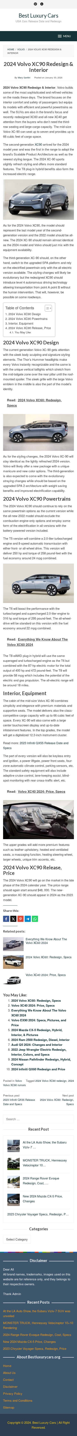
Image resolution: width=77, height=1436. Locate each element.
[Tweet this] (13, 919)
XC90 (38, 144)
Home (7, 1365)
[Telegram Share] (28, 919)
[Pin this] (20, 919)
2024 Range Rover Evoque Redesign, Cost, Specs (37, 1334)
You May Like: (23, 332)
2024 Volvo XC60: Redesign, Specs (48, 957)
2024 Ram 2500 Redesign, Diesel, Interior (40, 1039)
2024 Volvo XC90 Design (24, 314)
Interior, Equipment (20, 323)
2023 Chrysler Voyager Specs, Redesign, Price (34, 1348)
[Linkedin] (42, 4)
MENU (67, 36)
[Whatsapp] (35, 919)
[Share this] (6, 919)
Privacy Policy (12, 1393)
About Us (9, 1372)
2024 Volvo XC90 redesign (51, 1081)
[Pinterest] (35, 4)
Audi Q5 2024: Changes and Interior (36, 1044)
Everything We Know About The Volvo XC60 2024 (46, 941)
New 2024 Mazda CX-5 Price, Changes (29, 1341)
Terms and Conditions (17, 1400)
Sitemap (8, 1407)
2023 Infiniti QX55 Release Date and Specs (19, 1099)
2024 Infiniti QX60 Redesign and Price (38, 1069)
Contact (8, 1379)
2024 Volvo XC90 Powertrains (27, 319)
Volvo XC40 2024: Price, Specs (46, 975)
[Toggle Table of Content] (46, 308)
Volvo (18, 1081)
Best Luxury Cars (38, 15)
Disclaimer (10, 1386)
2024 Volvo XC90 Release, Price (29, 328)
